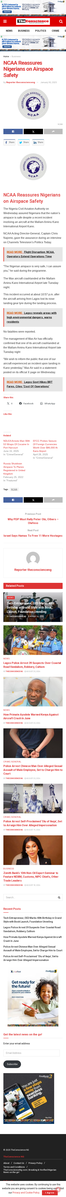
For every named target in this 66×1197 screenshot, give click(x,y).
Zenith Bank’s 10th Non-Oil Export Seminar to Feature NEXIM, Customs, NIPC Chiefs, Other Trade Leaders (31, 876)
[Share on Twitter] (33, 131)
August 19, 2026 (33, 830)
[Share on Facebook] (13, 131)
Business (24, 30)
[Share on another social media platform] (53, 131)
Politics (40, 30)
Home (6, 56)
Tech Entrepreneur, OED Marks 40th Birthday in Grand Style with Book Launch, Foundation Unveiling (30, 607)
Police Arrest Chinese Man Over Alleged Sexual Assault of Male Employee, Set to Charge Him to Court (32, 769)
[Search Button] (61, 21)
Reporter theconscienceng (20, 82)
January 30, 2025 (48, 82)
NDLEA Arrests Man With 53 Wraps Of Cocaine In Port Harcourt (16, 444)
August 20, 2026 (33, 671)
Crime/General (12, 762)
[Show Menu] (5, 21)
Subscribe (12, 1064)
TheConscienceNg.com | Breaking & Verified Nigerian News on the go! (29, 1171)
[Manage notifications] (58, 1189)
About (6, 1163)
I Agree (49, 1192)
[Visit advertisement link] (33, 8)
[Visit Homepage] (33, 21)
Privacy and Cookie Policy (26, 1192)
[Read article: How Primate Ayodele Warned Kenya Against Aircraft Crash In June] (33, 691)
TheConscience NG (17, 616)
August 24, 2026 (36, 616)
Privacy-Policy (35, 1163)
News (9, 30)
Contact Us (19, 1163)
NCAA (14, 489)
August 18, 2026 (33, 885)
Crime (55, 30)
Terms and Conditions (14, 1167)
